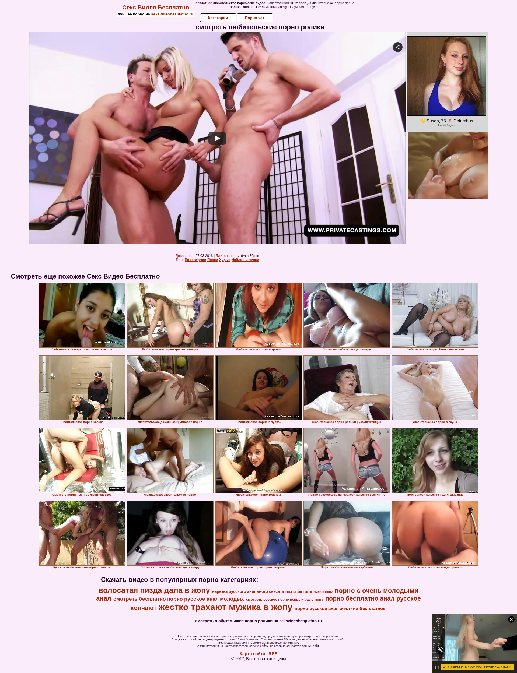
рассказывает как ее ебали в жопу (307, 591)
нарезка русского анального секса (246, 591)
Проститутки (195, 260)
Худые (224, 260)
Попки (212, 260)
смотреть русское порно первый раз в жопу (284, 599)
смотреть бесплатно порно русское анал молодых (178, 599)
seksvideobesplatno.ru (172, 14)
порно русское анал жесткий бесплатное (340, 608)
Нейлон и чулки (245, 260)
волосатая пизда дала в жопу (154, 590)
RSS (273, 653)
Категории (218, 18)
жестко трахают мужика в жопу (225, 607)
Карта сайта (252, 653)
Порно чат (254, 18)
